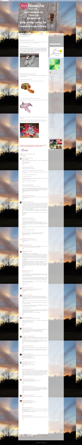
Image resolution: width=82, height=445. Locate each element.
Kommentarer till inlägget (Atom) (30, 437)
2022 (51, 79)
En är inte (52, 94)
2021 (51, 80)
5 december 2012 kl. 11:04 (30, 238)
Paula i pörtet (24, 369)
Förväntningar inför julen (55, 106)
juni (52, 118)
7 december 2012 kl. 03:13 (30, 395)
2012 (51, 90)
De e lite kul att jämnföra (54, 107)
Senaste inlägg (23, 435)
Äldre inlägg (45, 435)
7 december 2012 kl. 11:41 (29, 415)
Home (21, 32)
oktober (52, 113)
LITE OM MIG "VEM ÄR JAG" (54, 35)
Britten (23, 415)
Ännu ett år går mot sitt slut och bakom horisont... (56, 93)
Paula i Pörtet (32, 40)
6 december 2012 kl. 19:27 (31, 369)
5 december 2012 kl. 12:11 (28, 251)
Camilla (23, 400)
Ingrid (23, 407)
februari (52, 123)
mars (52, 122)
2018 (51, 84)
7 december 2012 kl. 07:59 (28, 407)
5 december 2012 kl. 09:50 (31, 195)
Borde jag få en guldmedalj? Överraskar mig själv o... (55, 99)
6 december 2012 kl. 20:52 (31, 386)
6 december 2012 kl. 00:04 (29, 317)
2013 (51, 89)
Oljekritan (23, 238)
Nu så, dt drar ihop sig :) (54, 97)
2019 (51, 83)
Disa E (23, 158)
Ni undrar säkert (53, 103)
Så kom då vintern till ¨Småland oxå (56, 110)
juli (51, 117)
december (53, 91)
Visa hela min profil (54, 73)
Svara (23, 164)
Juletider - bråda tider (54, 102)
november (53, 112)
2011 (51, 126)
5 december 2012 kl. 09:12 (29, 158)
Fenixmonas (24, 395)
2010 (51, 127)
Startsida (34, 435)
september (53, 114)
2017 (51, 85)
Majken (23, 317)
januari (52, 124)
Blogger (45, 442)
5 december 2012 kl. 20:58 (29, 287)
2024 (51, 78)
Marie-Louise (24, 195)
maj (52, 119)
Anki (23, 251)
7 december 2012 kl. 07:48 (29, 400)
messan (23, 287)
